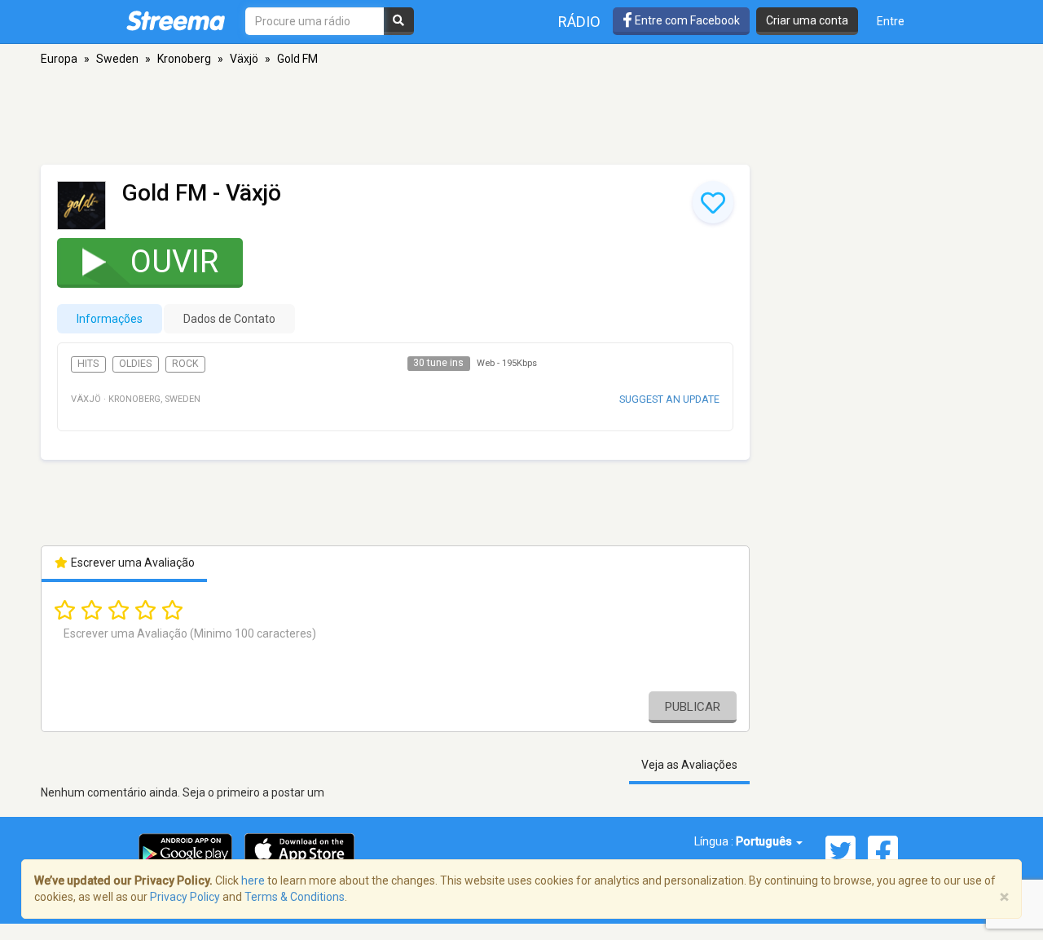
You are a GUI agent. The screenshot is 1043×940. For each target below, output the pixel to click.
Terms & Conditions (294, 896)
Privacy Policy (185, 896)
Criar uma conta (807, 20)
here (253, 880)
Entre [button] (890, 21)
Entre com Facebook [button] (686, 20)
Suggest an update (669, 399)
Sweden (117, 58)
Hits (88, 363)
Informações (110, 318)
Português (765, 841)
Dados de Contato (229, 318)
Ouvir (174, 262)
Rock (185, 363)
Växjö (244, 58)
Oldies (135, 363)
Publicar (692, 706)
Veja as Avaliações (689, 764)
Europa (59, 58)
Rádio (579, 21)
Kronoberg (184, 58)
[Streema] (175, 20)
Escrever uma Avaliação (131, 562)
